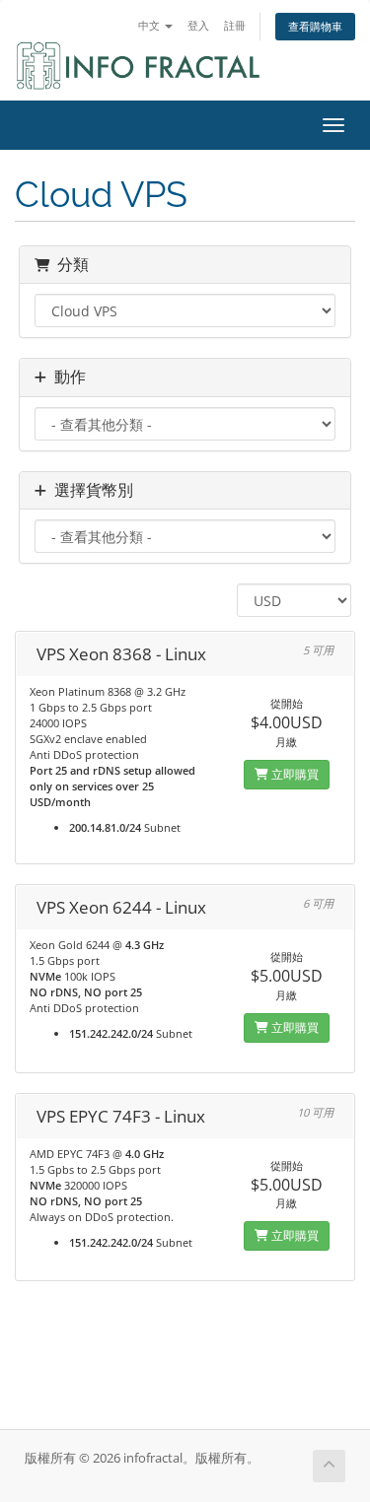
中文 (150, 25)
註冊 (235, 25)
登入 (198, 25)
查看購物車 (315, 26)
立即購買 (293, 774)
